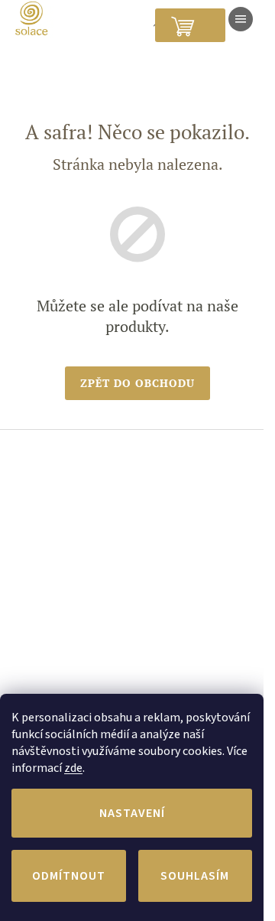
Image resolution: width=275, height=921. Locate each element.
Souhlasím (194, 875)
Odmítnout (68, 875)
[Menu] (240, 19)
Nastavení (132, 813)
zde (73, 768)
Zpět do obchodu (137, 383)
